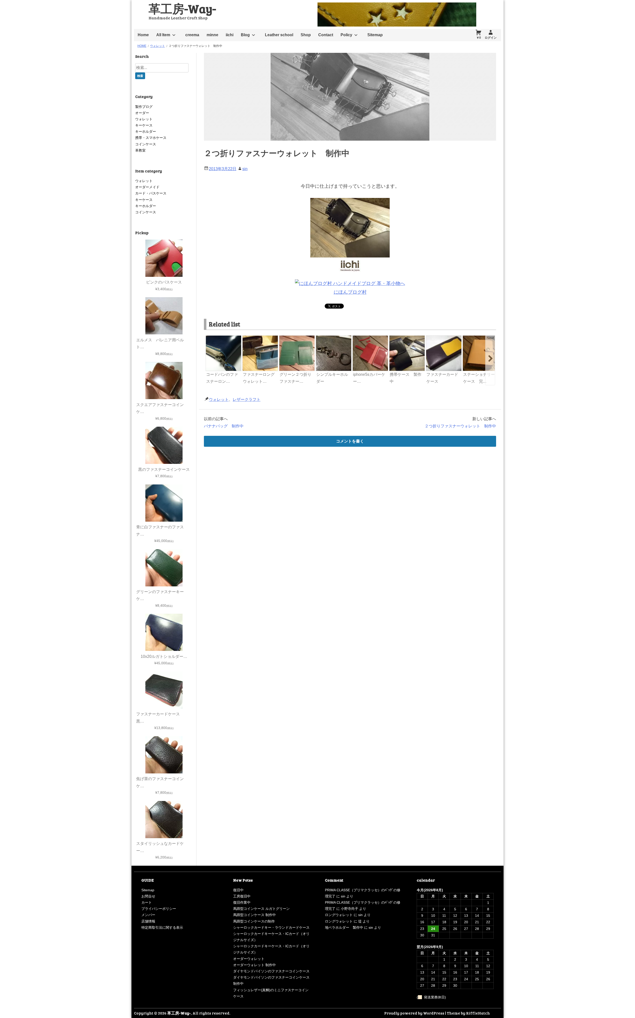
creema (192, 35)
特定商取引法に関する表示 (162, 927)
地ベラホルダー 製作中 (344, 927)
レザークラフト (246, 399)
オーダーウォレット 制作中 (254, 965)
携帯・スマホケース (150, 138)
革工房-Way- (182, 8)
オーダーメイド (147, 187)
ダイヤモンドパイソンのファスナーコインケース (271, 971)
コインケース (145, 144)
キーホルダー (145, 131)
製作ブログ (144, 107)
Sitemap (375, 35)
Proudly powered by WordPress (414, 1013)
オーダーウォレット (248, 959)
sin (245, 169)
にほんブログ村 (350, 292)
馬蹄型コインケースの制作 (254, 921)
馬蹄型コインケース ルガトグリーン (261, 909)
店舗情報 (148, 921)
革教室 (140, 150)
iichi (229, 35)
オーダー (142, 113)
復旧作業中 (242, 902)
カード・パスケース (150, 193)
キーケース (144, 125)
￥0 (478, 37)
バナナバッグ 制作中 (224, 426)
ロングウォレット (339, 915)
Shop (306, 35)
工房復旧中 (242, 896)
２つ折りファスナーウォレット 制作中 (460, 426)
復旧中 (238, 890)
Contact (325, 35)
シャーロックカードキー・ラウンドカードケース (271, 927)
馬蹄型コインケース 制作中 (254, 915)
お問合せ (148, 896)
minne (212, 35)
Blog (245, 35)
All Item (163, 35)
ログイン (491, 37)
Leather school (279, 35)
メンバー (148, 915)
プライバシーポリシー (158, 909)
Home (143, 35)
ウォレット (219, 399)
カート (146, 902)
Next (490, 338)
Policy (346, 35)
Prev (210, 338)
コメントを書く (350, 441)
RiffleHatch (478, 1013)
